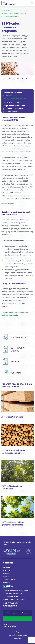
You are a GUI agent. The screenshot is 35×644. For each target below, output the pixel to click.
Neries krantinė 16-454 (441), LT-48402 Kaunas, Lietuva (17, 592)
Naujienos (6, 576)
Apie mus (6, 570)
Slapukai (17, 638)
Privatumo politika (9, 579)
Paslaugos (6, 567)
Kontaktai (6, 582)
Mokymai (6, 573)
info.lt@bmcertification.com (14, 99)
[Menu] (32, 3)
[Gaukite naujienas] (17, 618)
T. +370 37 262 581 (12, 597)
